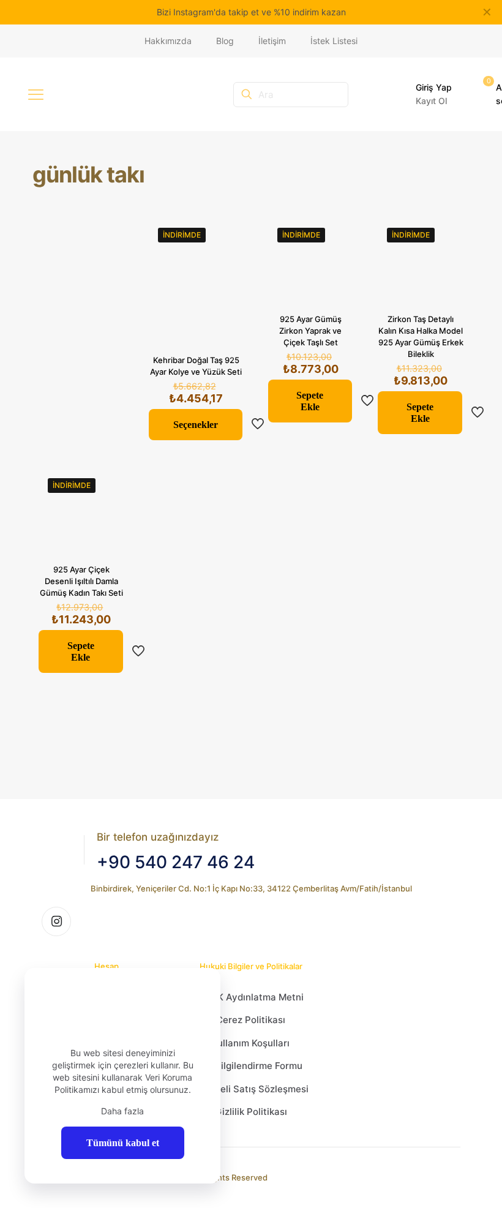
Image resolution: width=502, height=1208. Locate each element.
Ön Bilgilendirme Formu (251, 1065)
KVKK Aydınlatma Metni (251, 997)
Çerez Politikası (250, 1020)
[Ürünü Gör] (226, 236)
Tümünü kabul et (122, 1143)
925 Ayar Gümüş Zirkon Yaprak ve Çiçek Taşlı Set (310, 330)
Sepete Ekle (309, 401)
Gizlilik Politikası (251, 1111)
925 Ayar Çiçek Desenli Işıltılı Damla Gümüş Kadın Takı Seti (81, 581)
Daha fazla (122, 1111)
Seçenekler (195, 424)
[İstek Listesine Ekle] (226, 262)
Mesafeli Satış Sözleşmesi (251, 1089)
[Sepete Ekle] (336, 236)
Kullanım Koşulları (251, 1043)
